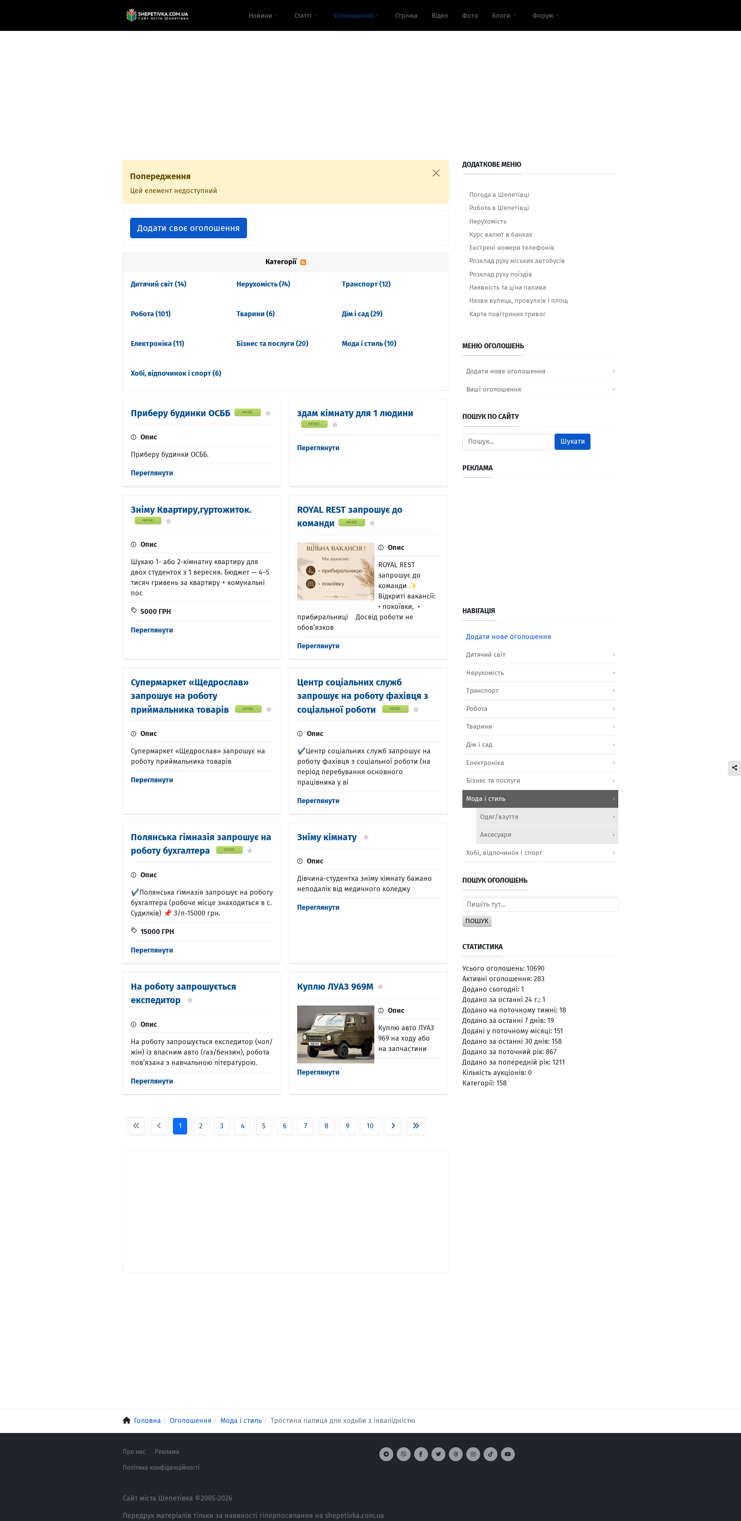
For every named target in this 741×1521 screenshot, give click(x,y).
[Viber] (404, 1454)
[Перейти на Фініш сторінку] (416, 1126)
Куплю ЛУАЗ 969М (335, 986)
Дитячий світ (158, 284)
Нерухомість (263, 284)
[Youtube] (508, 1454)
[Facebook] (421, 1454)
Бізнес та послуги (272, 343)
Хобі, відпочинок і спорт (176, 373)
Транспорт (366, 284)
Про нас (134, 1451)
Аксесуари (495, 835)
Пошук (477, 920)
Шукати (572, 441)
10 (370, 1126)
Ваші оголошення (493, 389)
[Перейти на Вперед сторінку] (393, 1126)
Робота (151, 314)
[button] (265, 15)
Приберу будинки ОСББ (180, 413)
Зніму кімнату (328, 837)
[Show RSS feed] (303, 262)
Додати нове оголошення (505, 371)
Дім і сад (362, 314)
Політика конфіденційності (161, 1467)
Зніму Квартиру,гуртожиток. (191, 509)
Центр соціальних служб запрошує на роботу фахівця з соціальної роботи (362, 696)
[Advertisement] (370, 85)
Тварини (256, 314)
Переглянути (152, 473)
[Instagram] (473, 1454)
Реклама (167, 1451)
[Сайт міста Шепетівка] (157, 15)
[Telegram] (386, 1454)
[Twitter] (438, 1454)
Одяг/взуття (499, 817)
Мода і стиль (369, 343)
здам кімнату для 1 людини (355, 413)
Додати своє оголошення (188, 228)
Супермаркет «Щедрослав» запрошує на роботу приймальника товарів (190, 696)
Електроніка (157, 343)
